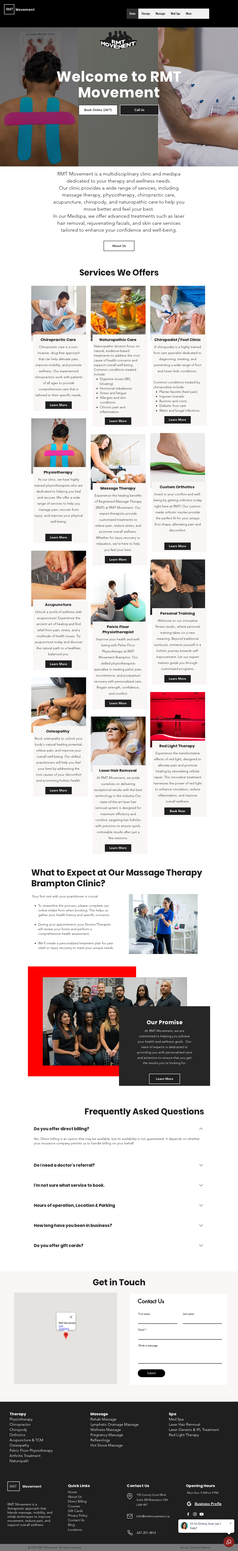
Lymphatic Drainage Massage (114, 1424)
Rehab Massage (103, 1419)
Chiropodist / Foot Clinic (177, 339)
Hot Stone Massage (106, 1445)
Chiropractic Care (59, 339)
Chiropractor (20, 1424)
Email (141, 1329)
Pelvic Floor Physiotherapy (31, 1450)
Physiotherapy (58, 472)
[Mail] (130, 1516)
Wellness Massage (105, 1429)
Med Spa (176, 1419)
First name (144, 1314)
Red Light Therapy (177, 746)
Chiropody (18, 1429)
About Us (75, 1497)
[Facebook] (188, 1514)
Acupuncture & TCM (26, 1440)
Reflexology (100, 1440)
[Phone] (130, 1532)
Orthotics (17, 1435)
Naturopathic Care (117, 339)
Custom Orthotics (177, 487)
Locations (75, 1530)
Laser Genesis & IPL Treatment (194, 1429)
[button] (145, 14)
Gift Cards (75, 1511)
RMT (9, 9)
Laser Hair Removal (118, 770)
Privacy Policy (77, 1515)
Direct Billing (77, 1501)
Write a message (147, 1345)
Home (72, 1492)
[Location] (129, 1496)
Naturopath (19, 1461)
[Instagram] (195, 1514)
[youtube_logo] (201, 1514)
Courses (74, 1506)
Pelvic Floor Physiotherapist (118, 629)
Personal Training (177, 613)
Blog (71, 1525)
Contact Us (76, 1520)
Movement (25, 9)
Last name (188, 1314)
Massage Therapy (118, 488)
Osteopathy (58, 731)
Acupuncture (58, 604)
